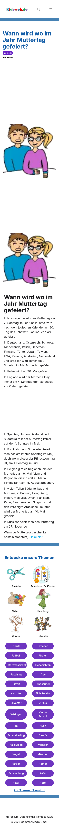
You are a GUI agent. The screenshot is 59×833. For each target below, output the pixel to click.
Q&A (50, 816)
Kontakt (41, 816)
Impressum (12, 816)
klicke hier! (36, 537)
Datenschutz (27, 816)
